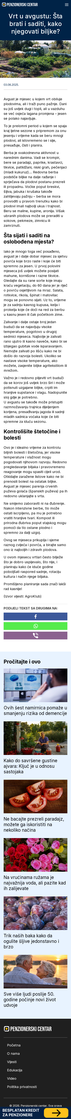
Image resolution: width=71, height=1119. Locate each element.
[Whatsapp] (36, 626)
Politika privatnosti (22, 1087)
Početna (14, 1045)
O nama (13, 1053)
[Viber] (36, 635)
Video (11, 1078)
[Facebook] (36, 616)
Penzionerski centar (34, 1105)
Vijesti (12, 1062)
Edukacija (14, 1070)
